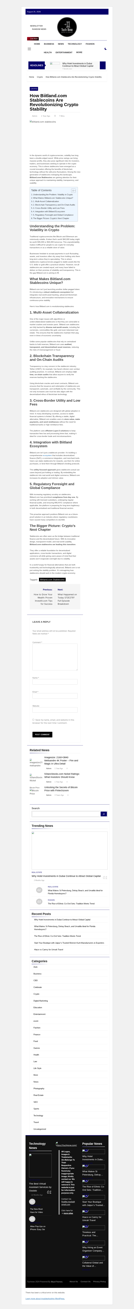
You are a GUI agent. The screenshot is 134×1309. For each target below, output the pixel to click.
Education (38, 1007)
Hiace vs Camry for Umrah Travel (48, 949)
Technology (75, 44)
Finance (37, 1034)
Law (35, 1061)
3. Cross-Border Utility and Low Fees (49, 208)
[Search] (104, 814)
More (79, 52)
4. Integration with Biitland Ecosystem (49, 211)
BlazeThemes (56, 1282)
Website (35, 706)
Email (35, 692)
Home (37, 44)
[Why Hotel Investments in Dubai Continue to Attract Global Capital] (55, 67)
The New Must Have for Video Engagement (36, 1212)
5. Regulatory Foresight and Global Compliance (53, 215)
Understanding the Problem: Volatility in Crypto (53, 194)
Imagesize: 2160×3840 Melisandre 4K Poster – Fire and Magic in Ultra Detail (61, 760)
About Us (73, 1282)
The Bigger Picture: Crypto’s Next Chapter (51, 218)
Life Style (37, 1068)
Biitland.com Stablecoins (52, 579)
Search (36, 808)
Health (48, 52)
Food (36, 1041)
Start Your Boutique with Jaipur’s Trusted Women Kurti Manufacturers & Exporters (69, 943)
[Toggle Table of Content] (72, 190)
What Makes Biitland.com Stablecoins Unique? (53, 198)
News (61, 44)
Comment (37, 642)
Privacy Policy (99, 1282)
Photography (39, 1088)
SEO (36, 1102)
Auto (35, 967)
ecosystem (47, 455)
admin (34, 116)
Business (49, 44)
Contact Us (86, 1282)
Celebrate (38, 987)
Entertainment (64, 52)
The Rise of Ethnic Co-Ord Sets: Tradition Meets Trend (71, 903)
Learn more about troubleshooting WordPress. (45, 1298)
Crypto (34, 89)
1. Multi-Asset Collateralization (46, 201)
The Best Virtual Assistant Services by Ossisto (40, 1187)
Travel (36, 1122)
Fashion (90, 44)
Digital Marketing (41, 1001)
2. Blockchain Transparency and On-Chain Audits (54, 205)
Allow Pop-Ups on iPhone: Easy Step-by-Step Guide (38, 1229)
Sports (36, 1109)
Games (37, 1048)
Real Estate (37, 872)
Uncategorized (40, 1129)
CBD (36, 980)
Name (35, 678)
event (36, 1021)
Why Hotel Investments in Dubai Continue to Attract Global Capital (77, 64)
